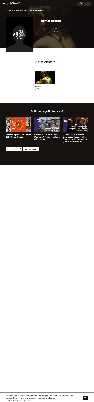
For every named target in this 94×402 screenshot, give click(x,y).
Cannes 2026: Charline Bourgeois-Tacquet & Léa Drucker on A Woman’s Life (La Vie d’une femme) (75, 138)
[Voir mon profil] (87, 4)
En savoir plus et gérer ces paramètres (18, 400)
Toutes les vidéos (31, 149)
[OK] (85, 397)
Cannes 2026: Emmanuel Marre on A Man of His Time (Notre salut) (47, 137)
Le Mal (38, 86)
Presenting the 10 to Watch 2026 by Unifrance (18, 136)
